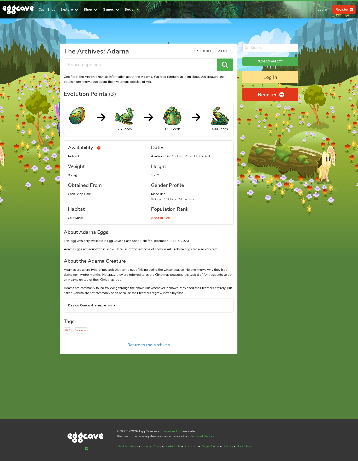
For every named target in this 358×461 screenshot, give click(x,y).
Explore (66, 9)
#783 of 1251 (161, 218)
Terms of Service (202, 436)
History (228, 446)
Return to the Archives (148, 345)
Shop (88, 9)
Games (108, 9)
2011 (67, 330)
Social (130, 9)
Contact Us (172, 446)
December (80, 330)
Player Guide (210, 446)
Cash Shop (47, 9)
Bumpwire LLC (170, 431)
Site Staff (190, 446)
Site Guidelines (127, 446)
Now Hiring (244, 446)
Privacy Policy (151, 446)
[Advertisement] (179, 32)
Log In (322, 9)
